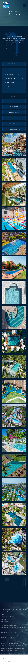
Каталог (4, 619)
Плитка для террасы (8, 639)
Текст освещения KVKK (9, 650)
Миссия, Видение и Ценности (11, 612)
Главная (11, 11)
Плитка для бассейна (8, 625)
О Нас (3, 607)
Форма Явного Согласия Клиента (12, 643)
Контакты (4, 621)
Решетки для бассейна (9, 632)
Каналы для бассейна (8, 637)
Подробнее (11, 661)
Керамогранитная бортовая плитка (13, 627)
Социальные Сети (7, 616)
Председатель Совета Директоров (13, 609)
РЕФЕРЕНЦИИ (16, 11)
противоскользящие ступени (11, 635)
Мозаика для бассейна (9, 630)
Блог (2, 614)
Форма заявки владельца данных (12, 648)
